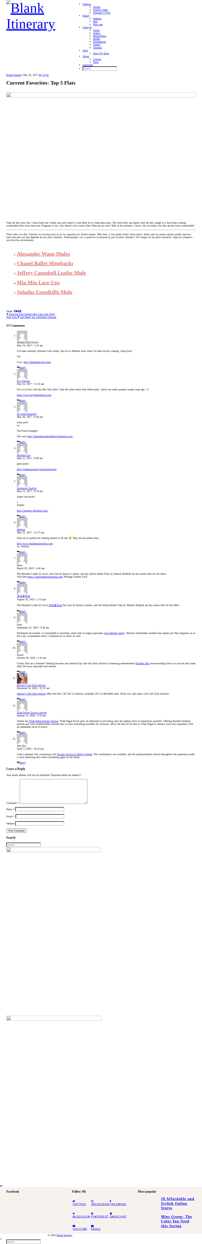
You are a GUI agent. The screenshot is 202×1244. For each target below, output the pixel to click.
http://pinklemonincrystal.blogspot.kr (37, 469)
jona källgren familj (114, 633)
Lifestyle (87, 27)
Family (97, 44)
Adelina (21, 529)
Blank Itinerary (14, 74)
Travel (96, 30)
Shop (85, 50)
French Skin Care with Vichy (31, 314)
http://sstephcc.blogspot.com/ (32, 510)
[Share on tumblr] (21, 311)
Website (10, 823)
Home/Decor (99, 36)
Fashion (87, 4)
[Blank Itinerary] (35, 14)
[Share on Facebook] (14, 311)
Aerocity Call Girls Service (31, 685)
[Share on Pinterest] (19, 311)
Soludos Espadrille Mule (44, 292)
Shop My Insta (101, 53)
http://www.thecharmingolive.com (35, 543)
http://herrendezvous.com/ (37, 362)
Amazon (97, 47)
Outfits (96, 7)
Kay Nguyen (23, 381)
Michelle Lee (23, 455)
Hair (95, 21)
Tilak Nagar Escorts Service (32, 712)
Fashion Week (100, 9)
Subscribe (88, 64)
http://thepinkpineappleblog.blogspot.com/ (50, 436)
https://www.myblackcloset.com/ (34, 395)
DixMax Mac (142, 663)
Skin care (98, 24)
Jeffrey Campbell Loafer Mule (51, 273)
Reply (22, 367)
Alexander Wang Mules (43, 254)
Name (10, 809)
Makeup (97, 18)
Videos (96, 33)
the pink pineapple (26, 413)
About (86, 56)
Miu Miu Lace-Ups (38, 282)
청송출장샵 (23, 595)
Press (96, 62)
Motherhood (99, 41)
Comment (12, 803)
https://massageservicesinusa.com (45, 576)
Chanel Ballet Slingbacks (45, 263)
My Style (44, 74)
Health (96, 38)
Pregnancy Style (101, 12)
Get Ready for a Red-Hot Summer (31, 317)
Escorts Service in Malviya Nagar (74, 754)
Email (10, 816)
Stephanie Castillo (27, 488)
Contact (97, 59)
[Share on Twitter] (16, 311)
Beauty (86, 15)
